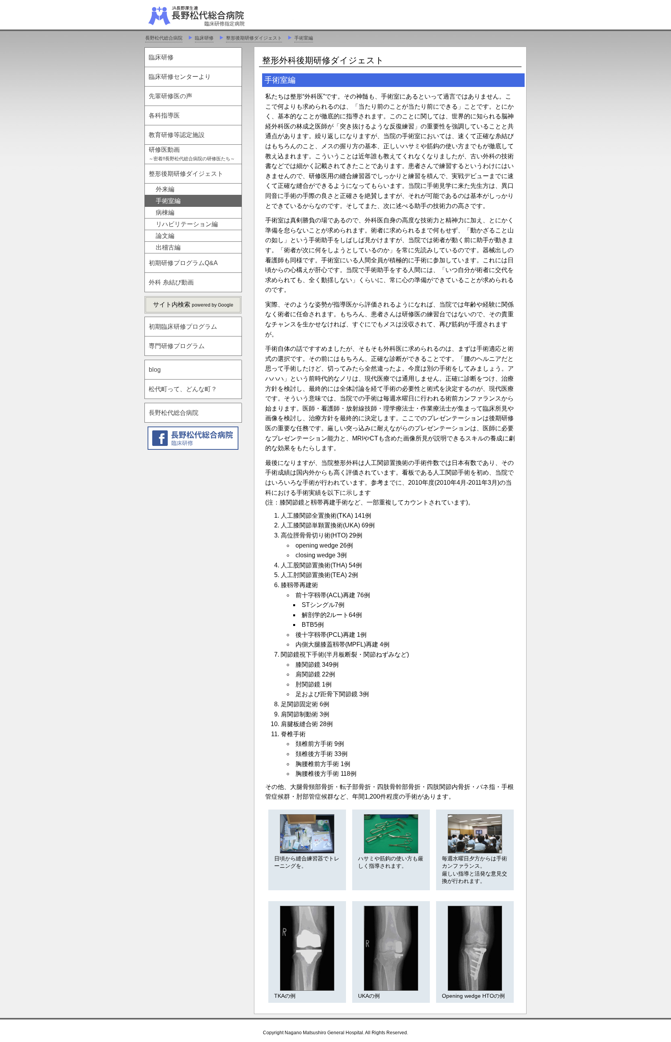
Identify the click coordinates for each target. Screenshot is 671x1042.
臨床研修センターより (180, 76)
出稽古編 (168, 247)
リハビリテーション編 (187, 224)
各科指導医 (164, 115)
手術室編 (303, 38)
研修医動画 (192, 153)
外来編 (165, 189)
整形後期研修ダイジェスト (254, 38)
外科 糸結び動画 (171, 282)
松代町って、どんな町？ (183, 389)
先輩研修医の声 (170, 96)
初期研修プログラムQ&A (183, 263)
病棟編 (165, 212)
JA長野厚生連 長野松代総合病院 (220, 15)
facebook (193, 438)
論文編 (165, 235)
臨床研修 (204, 38)
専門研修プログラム (177, 346)
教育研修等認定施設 (177, 135)
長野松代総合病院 (164, 38)
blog (155, 369)
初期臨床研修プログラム (183, 326)
